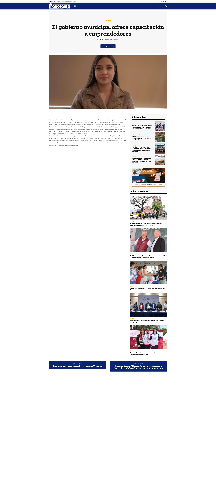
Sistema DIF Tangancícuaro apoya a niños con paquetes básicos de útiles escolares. (142, 127)
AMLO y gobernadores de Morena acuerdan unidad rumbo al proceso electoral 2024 (148, 256)
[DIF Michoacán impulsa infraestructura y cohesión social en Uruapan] (160, 137)
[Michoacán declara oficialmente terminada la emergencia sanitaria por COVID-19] (148, 208)
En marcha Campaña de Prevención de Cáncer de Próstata (147, 289)
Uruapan (108, 20)
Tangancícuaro (136, 123)
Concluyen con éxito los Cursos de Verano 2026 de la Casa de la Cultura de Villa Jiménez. (141, 149)
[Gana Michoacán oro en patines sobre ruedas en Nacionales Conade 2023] (148, 337)
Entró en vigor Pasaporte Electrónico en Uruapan (77, 366)
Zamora (132, 286)
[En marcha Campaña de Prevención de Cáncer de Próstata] (148, 272)
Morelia (132, 318)
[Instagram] (162, 1)
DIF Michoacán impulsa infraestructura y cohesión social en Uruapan (141, 138)
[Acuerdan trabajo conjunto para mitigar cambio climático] (148, 305)
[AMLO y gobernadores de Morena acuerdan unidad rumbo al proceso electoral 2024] (148, 240)
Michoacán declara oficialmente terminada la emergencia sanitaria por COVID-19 (146, 224)
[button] (166, 6)
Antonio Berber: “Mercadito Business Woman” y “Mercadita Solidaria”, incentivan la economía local (138, 367)
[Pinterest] (110, 46)
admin (101, 39)
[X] (164, 1)
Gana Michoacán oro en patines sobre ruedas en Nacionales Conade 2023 (147, 354)
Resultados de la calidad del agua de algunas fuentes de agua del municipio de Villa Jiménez (141, 160)
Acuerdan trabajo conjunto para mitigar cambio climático (147, 321)
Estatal (132, 221)
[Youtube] (166, 1)
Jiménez (134, 145)
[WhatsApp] (114, 46)
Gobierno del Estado (137, 134)
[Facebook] (160, 1)
